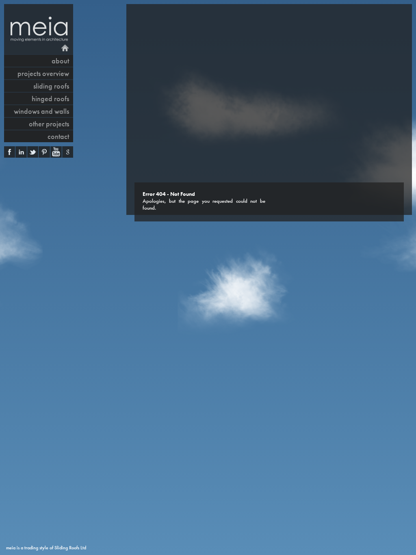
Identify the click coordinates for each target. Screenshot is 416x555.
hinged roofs (50, 98)
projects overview (43, 73)
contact (58, 136)
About (60, 60)
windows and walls (41, 111)
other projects (49, 123)
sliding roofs (51, 86)
